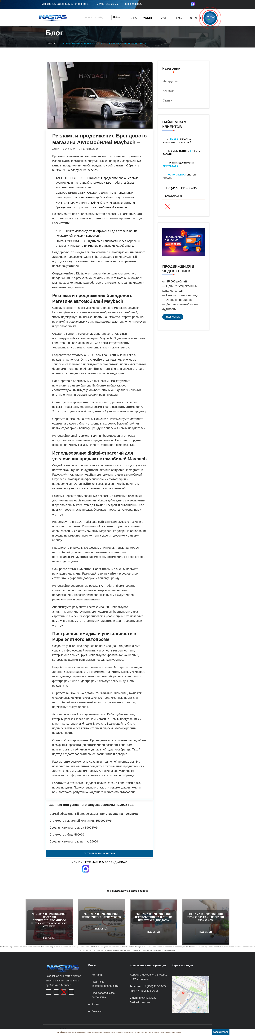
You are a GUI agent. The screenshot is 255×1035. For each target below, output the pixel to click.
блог (163, 18)
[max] (193, 4)
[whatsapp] (167, 206)
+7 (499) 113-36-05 (106, 3)
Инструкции (171, 81)
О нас (134, 18)
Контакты (195, 18)
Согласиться (220, 1032)
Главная (51, 43)
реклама (168, 90)
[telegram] (200, 5)
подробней (49, 938)
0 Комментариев (88, 149)
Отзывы (97, 1011)
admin (55, 149)
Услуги (147, 18)
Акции (95, 1004)
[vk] (215, 5)
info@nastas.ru (133, 3)
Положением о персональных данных (167, 1032)
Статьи (167, 100)
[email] (181, 206)
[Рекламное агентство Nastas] (59, 18)
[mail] (207, 5)
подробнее (173, 316)
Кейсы (179, 18)
